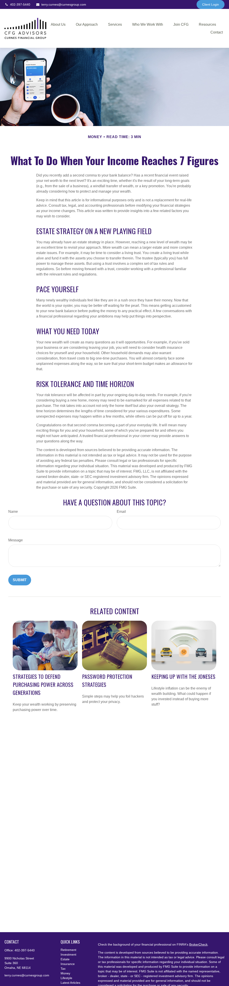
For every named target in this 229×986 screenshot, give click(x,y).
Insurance (68, 964)
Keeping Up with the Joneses (183, 676)
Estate (65, 959)
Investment (68, 954)
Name (13, 511)
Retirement (68, 950)
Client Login (210, 4)
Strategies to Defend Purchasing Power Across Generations (43, 684)
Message (15, 540)
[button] (58, 24)
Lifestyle (66, 978)
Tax (63, 968)
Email (121, 511)
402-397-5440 (20, 4)
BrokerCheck (198, 944)
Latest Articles (70, 982)
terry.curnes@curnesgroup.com (63, 4)
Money (65, 973)
